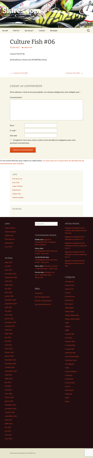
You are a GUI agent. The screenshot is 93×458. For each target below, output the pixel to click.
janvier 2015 (9, 319)
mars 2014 (8, 348)
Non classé (69, 304)
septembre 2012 (11, 416)
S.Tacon (67, 386)
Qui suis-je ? (29, 30)
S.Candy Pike (69, 334)
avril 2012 (8, 435)
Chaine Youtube (17, 197)
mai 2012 (8, 431)
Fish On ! (16, 30)
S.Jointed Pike (70, 345)
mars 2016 (8, 292)
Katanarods (16, 190)
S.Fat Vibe (68, 338)
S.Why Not (68, 394)
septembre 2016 (11, 277)
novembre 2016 (10, 274)
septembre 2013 (11, 371)
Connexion (38, 293)
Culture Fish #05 (19, 72)
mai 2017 (8, 266)
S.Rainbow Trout (71, 360)
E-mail (13, 130)
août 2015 (8, 307)
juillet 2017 (8, 262)
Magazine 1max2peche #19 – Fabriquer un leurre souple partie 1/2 (76, 254)
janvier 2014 (9, 356)
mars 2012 (8, 438)
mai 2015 (8, 311)
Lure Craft (15, 182)
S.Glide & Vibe (70, 341)
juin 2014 (8, 337)
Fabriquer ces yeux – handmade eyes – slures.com (44, 274)
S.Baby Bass (69, 308)
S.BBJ (67, 323)
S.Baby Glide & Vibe (72, 315)
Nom (12, 125)
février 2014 (9, 352)
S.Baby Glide (69, 311)
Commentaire (16, 97)
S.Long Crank (69, 349)
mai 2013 (8, 386)
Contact (42, 30)
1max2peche (69, 281)
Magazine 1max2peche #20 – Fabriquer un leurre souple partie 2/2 (76, 245)
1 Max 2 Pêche (17, 186)
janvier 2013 (9, 401)
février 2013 (9, 397)
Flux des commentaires (43, 300)
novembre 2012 (10, 408)
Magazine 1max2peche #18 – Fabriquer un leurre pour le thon (75, 263)
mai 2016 (8, 289)
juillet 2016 (8, 285)
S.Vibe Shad (69, 390)
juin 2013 (8, 382)
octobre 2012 (10, 412)
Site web (13, 135)
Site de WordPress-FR (43, 304)
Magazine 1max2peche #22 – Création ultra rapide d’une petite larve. (76, 230)
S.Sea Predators (71, 371)
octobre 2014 (10, 326)
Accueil (5, 30)
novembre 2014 (10, 322)
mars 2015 (8, 315)
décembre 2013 (10, 360)
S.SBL (67, 368)
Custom (67, 293)
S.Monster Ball (70, 353)
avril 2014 (8, 345)
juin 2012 (8, 427)
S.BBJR (67, 326)
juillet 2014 (8, 333)
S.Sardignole (69, 364)
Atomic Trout (69, 285)
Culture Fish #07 (74, 72)
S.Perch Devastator (72, 356)
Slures (67, 401)
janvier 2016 (9, 296)
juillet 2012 (8, 423)
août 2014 (8, 330)
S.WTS (67, 398)
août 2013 (8, 375)
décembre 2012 (10, 405)
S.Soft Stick (69, 379)
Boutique (53, 30)
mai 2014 (8, 341)
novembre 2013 (10, 363)
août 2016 (8, 281)
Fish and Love (17, 179)
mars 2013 (8, 393)
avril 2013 (8, 390)
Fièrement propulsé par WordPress (23, 453)
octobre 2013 (10, 367)
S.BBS (67, 330)
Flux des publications (42, 297)
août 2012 (8, 420)
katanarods (69, 300)
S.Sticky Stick (70, 383)
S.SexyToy (68, 375)
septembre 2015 (11, 304)
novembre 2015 (10, 300)
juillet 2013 (8, 378)
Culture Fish (28, 47)
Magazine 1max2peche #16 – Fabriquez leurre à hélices (45, 242)
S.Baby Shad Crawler (72, 319)
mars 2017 (8, 270)
